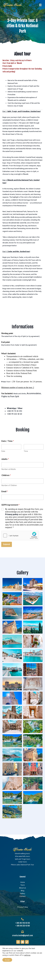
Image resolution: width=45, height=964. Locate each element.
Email (4, 491)
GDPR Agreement (10, 505)
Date (3, 451)
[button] (40, 5)
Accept (7, 960)
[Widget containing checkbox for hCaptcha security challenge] (20, 535)
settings (27, 955)
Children (6, 475)
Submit (6, 544)
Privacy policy (11, 514)
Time (26, 451)
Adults (5, 459)
